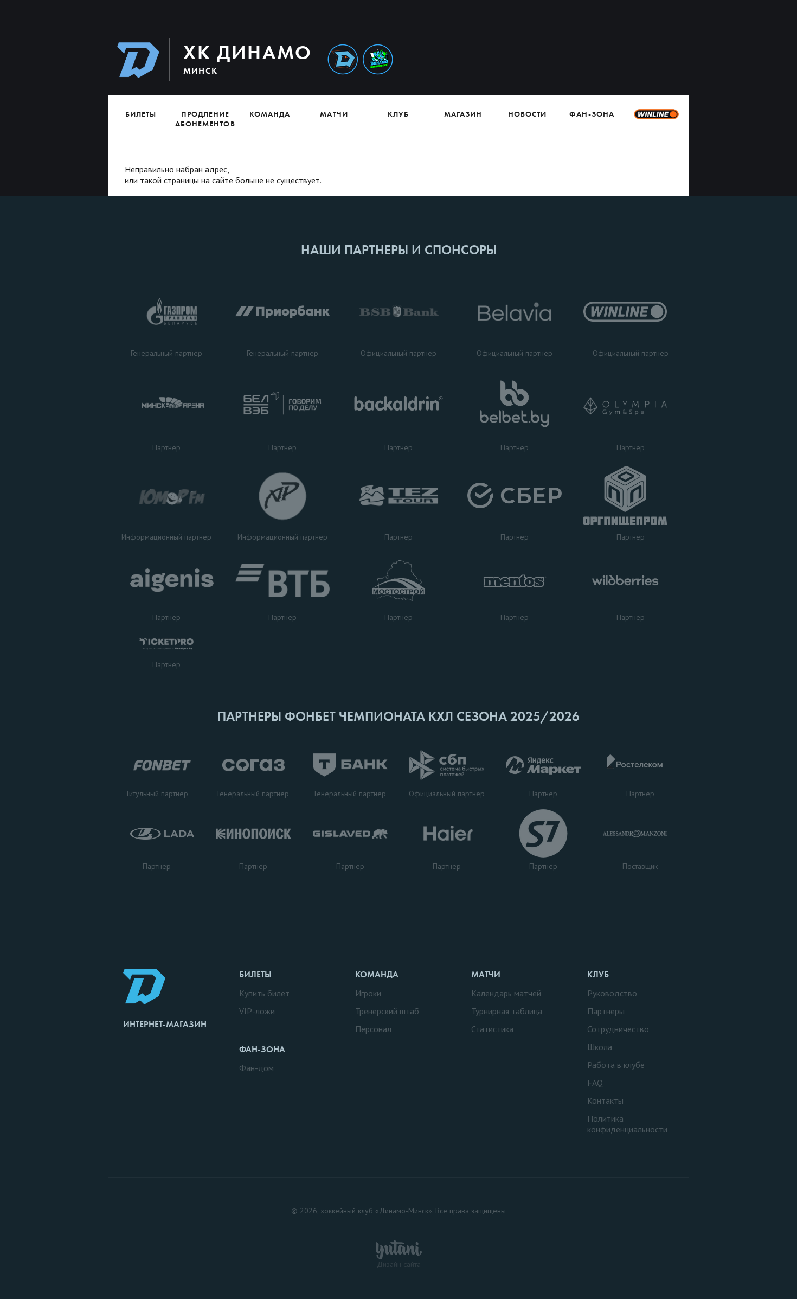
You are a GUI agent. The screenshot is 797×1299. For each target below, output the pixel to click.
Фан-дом (256, 1068)
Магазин (463, 114)
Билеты (140, 114)
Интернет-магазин (165, 1024)
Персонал (373, 1028)
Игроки (368, 993)
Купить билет (264, 993)
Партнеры (606, 1011)
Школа (599, 1046)
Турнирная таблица (506, 1011)
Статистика (492, 1028)
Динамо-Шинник (342, 59)
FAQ (595, 1082)
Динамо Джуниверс (378, 59)
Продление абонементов (205, 119)
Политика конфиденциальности (627, 1124)
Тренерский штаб (387, 1011)
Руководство (612, 993)
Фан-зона (591, 114)
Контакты (605, 1100)
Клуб (398, 114)
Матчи (334, 114)
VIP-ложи (257, 1011)
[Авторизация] (586, 59)
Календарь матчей (506, 993)
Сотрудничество (618, 1028)
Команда (269, 114)
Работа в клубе (616, 1064)
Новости (527, 114)
